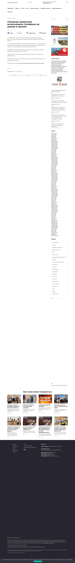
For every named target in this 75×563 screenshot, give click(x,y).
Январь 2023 (54, 190)
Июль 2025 (53, 150)
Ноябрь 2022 (54, 193)
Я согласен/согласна (38, 561)
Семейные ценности (46, 8)
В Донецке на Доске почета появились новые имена (61, 406)
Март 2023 (53, 187)
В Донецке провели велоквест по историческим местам (31, 63)
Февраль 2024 (54, 173)
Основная (54, 276)
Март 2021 (53, 219)
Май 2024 (53, 169)
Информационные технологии (59, 257)
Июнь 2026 (53, 136)
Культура (54, 259)
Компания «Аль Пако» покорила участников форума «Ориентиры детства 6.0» (60, 429)
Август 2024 (54, 165)
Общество (54, 274)
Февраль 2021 (54, 220)
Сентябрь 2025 (54, 147)
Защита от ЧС (55, 254)
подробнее (25, 559)
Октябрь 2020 (54, 226)
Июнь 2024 (53, 167)
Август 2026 (54, 133)
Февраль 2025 (54, 157)
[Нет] (73, 560)
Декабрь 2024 (54, 159)
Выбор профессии (56, 8)
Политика (54, 279)
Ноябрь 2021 (54, 208)
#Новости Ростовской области (58, 90)
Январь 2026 (54, 142)
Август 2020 (54, 228)
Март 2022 (53, 203)
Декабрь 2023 (54, 175)
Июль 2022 (53, 198)
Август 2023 (54, 181)
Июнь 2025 (53, 151)
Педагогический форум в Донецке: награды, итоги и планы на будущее (59, 71)
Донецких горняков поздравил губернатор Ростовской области (13, 406)
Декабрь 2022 (54, 191)
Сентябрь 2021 (54, 211)
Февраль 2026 (54, 141)
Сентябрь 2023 (54, 179)
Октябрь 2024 (54, 162)
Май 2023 (53, 185)
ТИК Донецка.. (55, 293)
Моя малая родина (28, 445)
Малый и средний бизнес (58, 262)
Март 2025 (53, 155)
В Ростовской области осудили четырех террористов (29, 428)
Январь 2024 (54, 174)
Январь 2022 (54, 206)
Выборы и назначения (57, 247)
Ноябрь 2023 (54, 177)
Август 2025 (54, 149)
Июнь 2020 (53, 231)
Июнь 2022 (53, 199)
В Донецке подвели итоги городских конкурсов (28, 406)
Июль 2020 (53, 230)
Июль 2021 (53, 214)
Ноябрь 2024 (54, 161)
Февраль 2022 (54, 204)
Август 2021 (53, 212)
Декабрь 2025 (54, 143)
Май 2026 (53, 137)
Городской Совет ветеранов (30, 447)
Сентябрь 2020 (54, 227)
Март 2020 (53, 234)
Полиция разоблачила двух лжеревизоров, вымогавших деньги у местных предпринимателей (45, 429)
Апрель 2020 (54, 232)
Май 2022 (53, 201)
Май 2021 (53, 216)
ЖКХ (53, 252)
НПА (27, 8)
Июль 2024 (53, 166)
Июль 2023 (53, 182)
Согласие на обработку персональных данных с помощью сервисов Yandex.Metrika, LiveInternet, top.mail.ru (26, 546)
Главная (14, 444)
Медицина (54, 264)
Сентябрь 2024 (54, 163)
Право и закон (55, 281)
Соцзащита (54, 286)
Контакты (10, 11)
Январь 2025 (54, 158)
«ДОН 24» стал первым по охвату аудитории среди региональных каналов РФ (58, 109)
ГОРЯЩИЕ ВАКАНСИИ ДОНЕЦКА (58, 66)
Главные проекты (56, 249)
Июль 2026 (53, 134)
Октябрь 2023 (54, 178)
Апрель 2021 (54, 218)
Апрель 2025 (54, 154)
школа (9, 68)
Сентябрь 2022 (54, 195)
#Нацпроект (11, 8)
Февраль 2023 (54, 189)
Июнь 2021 (53, 215)
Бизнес (54, 245)
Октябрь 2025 (54, 146)
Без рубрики (55, 242)
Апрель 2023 (54, 186)
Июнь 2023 (53, 183)
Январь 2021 (54, 222)
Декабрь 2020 (54, 223)
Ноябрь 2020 (54, 224)
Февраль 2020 (54, 235)
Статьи (23, 8)
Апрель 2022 (54, 202)
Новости (17, 8)
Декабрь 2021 (54, 207)
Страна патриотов (34, 8)
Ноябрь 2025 (54, 145)
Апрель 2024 (54, 170)
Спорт (53, 288)
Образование (55, 269)
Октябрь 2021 (54, 210)
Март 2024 (53, 171)
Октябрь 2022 (54, 194)
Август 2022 (54, 197)
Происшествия (55, 283)
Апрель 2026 (54, 138)
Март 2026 (53, 140)
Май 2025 (53, 153)
